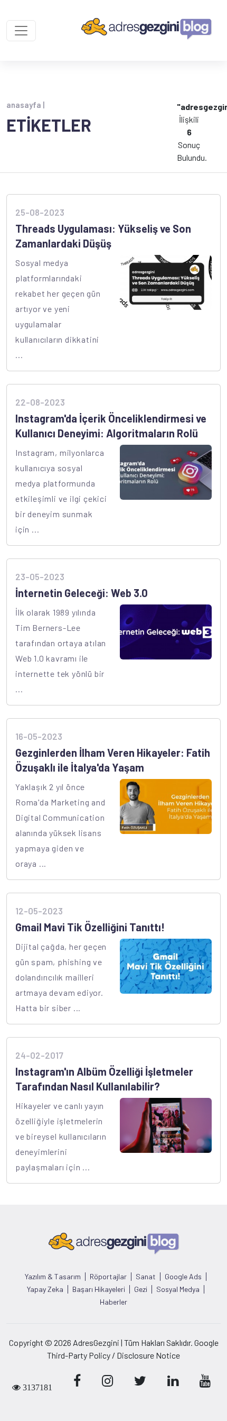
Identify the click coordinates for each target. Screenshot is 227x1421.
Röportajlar (108, 1276)
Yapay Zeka (45, 1289)
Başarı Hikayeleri (98, 1289)
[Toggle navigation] (21, 30)
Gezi (140, 1289)
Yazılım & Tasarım (53, 1276)
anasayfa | (25, 104)
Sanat (146, 1276)
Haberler (113, 1302)
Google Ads (183, 1276)
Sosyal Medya (178, 1289)
